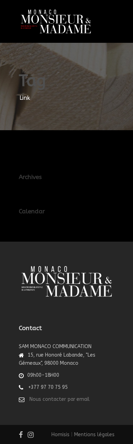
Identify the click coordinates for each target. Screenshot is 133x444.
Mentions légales (94, 435)
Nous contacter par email (59, 399)
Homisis (60, 435)
